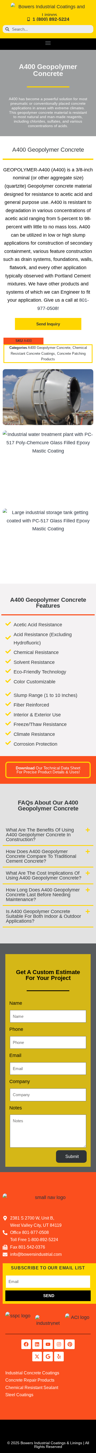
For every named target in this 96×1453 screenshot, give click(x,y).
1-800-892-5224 (43, 1240)
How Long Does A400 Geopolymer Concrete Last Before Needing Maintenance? (43, 894)
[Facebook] (26, 1344)
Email (15, 1055)
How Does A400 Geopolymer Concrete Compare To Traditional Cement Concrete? (41, 856)
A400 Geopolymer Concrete (49, 348)
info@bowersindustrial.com (36, 1254)
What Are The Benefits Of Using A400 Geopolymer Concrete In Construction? (40, 834)
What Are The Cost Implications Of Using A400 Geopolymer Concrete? (43, 875)
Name (15, 1003)
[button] (48, 42)
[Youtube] (48, 1344)
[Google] (48, 1356)
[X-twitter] (37, 1356)
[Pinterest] (70, 1344)
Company (19, 1081)
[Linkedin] (37, 1344)
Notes (15, 1108)
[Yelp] (59, 1356)
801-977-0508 (35, 1232)
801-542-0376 (31, 1247)
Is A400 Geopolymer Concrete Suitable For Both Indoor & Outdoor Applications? (43, 916)
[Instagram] (59, 1344)
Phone (16, 1029)
